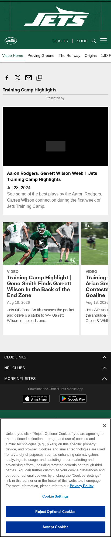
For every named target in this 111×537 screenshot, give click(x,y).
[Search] (94, 41)
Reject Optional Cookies (55, 511)
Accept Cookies (56, 527)
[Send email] (28, 80)
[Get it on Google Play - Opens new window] (73, 401)
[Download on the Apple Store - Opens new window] (36, 398)
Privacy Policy (35, 486)
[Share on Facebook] (7, 80)
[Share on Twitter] (17, 80)
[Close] (104, 426)
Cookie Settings (55, 496)
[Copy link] (39, 78)
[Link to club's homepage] (10, 38)
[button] (55, 149)
